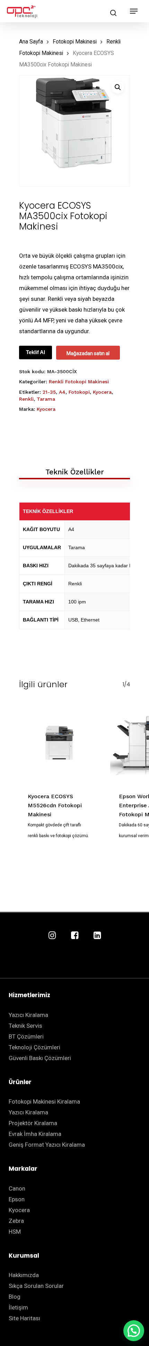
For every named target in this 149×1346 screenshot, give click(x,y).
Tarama (46, 399)
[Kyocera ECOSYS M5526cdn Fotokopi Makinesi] (59, 743)
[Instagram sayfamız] (52, 935)
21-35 (49, 392)
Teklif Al (35, 352)
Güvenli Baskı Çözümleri (40, 1058)
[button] (118, 87)
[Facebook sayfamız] (74, 935)
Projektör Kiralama (33, 1123)
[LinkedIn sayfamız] (97, 935)
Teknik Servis (25, 1025)
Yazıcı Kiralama (28, 1014)
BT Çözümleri (26, 1036)
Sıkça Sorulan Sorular (36, 1285)
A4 (62, 392)
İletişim (18, 1307)
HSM (15, 1231)
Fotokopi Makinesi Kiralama (44, 1101)
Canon (17, 1188)
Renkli (26, 399)
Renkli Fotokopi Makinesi (79, 381)
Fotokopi (79, 392)
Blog (14, 1296)
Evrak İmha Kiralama (35, 1133)
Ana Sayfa (31, 41)
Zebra (16, 1220)
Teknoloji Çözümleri (34, 1047)
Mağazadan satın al (88, 353)
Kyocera (102, 392)
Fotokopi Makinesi (75, 41)
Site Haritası (24, 1318)
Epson (17, 1199)
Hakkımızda (24, 1275)
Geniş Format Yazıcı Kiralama (47, 1144)
